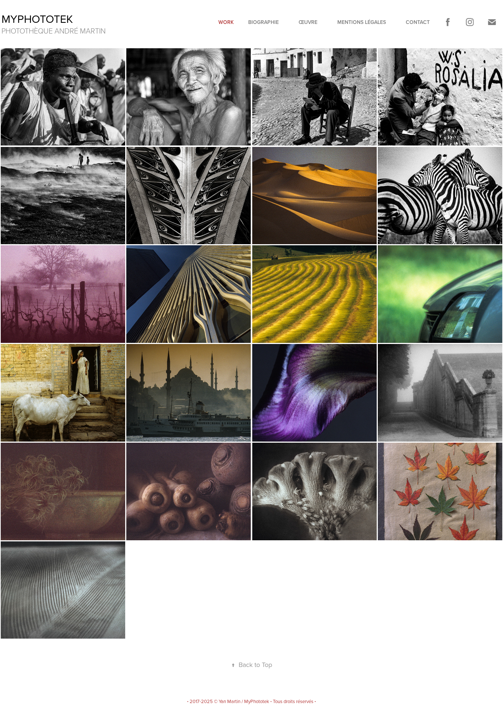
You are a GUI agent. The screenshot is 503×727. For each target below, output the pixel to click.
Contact (418, 22)
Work (226, 22)
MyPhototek (37, 19)
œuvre (308, 22)
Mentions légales (361, 22)
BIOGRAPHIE (263, 22)
